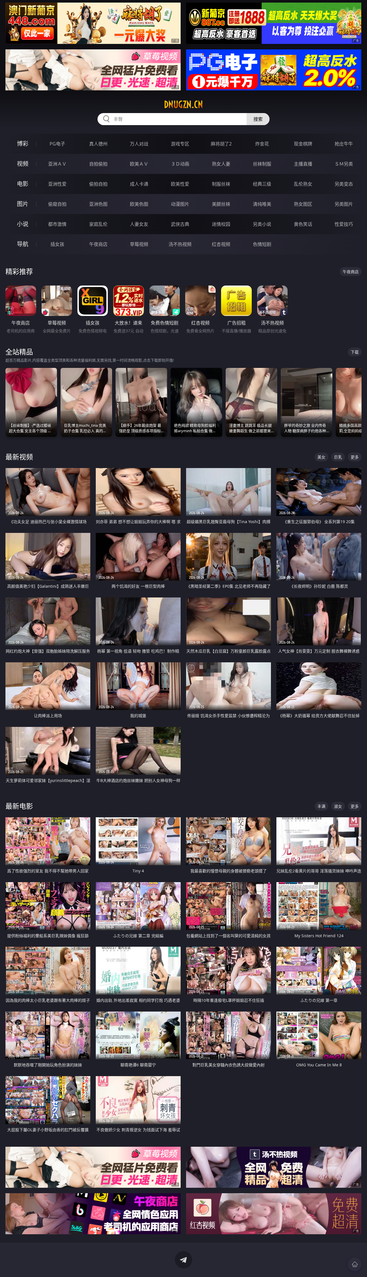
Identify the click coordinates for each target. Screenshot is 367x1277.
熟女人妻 (221, 164)
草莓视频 (139, 244)
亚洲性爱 (57, 184)
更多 (355, 457)
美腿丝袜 (221, 204)
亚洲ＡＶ (57, 164)
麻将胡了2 (221, 144)
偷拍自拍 (98, 184)
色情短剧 (262, 244)
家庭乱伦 (98, 224)
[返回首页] (355, 1264)
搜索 (258, 119)
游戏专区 (180, 144)
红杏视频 (221, 244)
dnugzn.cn (183, 104)
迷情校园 (221, 224)
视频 (22, 164)
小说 (22, 224)
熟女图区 (303, 204)
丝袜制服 (262, 164)
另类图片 (344, 204)
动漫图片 (180, 204)
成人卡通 (139, 184)
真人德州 (98, 144)
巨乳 (338, 457)
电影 (22, 184)
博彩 (22, 144)
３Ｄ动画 (180, 164)
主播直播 (303, 164)
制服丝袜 (221, 184)
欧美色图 (139, 204)
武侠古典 (180, 224)
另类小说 (262, 224)
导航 (22, 244)
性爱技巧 (344, 224)
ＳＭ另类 (344, 164)
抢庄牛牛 (344, 144)
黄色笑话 (303, 224)
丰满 (321, 806)
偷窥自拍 (57, 204)
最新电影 (19, 806)
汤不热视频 (180, 244)
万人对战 (139, 144)
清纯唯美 (262, 204)
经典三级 (262, 184)
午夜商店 (98, 244)
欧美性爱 (180, 184)
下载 (355, 352)
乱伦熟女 (303, 184)
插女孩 (57, 244)
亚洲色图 (98, 204)
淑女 (338, 806)
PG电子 (57, 144)
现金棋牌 (303, 144)
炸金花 (262, 144)
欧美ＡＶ (139, 164)
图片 (22, 204)
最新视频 (19, 456)
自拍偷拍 (98, 164)
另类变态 (344, 184)
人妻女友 (139, 224)
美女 (321, 457)
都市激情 (57, 224)
